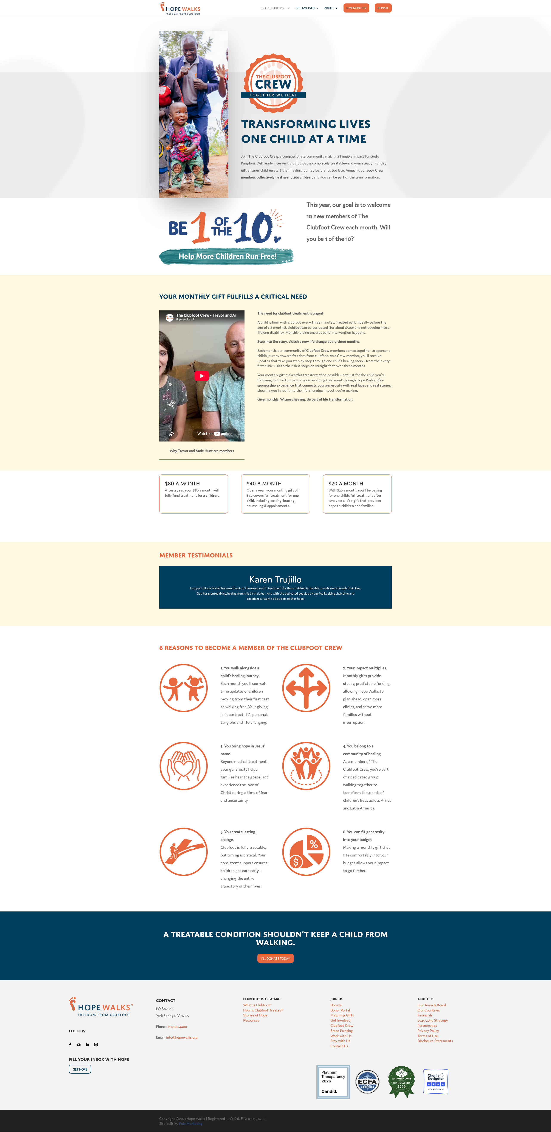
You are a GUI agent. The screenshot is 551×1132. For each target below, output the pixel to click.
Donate (383, 8)
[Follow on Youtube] (78, 1044)
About (329, 8)
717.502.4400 (177, 1026)
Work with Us (340, 1035)
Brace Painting (341, 1030)
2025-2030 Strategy (433, 1020)
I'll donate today (275, 958)
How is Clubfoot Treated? (263, 1010)
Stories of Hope (255, 1015)
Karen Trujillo (275, 578)
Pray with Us (340, 1040)
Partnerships (427, 1025)
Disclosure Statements (435, 1040)
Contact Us (339, 1045)
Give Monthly (356, 8)
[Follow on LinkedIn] (87, 1044)
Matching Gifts (342, 1015)
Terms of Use (428, 1035)
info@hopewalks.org (182, 1037)
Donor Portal (340, 1010)
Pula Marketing (191, 1123)
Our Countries (429, 1010)
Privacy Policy (428, 1030)
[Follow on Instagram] (96, 1044)
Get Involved (305, 8)
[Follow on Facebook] (70, 1044)
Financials (425, 1015)
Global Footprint (273, 8)
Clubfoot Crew (341, 1025)
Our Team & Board (432, 1004)
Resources (251, 1020)
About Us (425, 998)
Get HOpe (80, 1069)
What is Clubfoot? (257, 1004)
